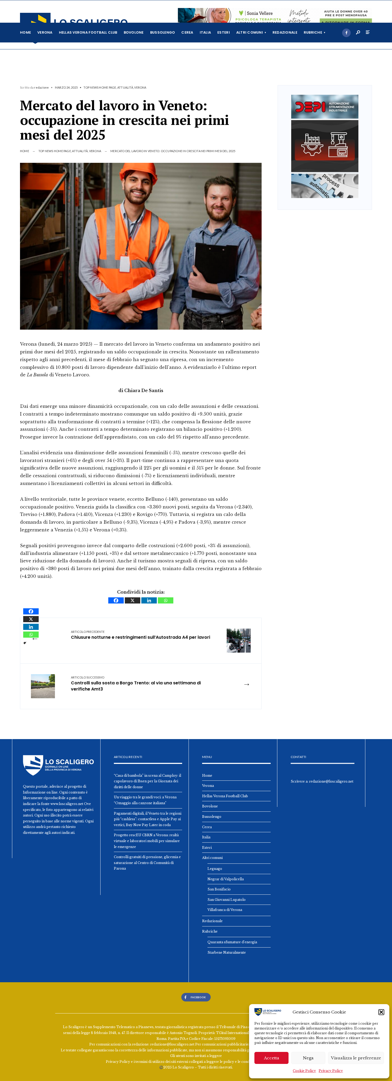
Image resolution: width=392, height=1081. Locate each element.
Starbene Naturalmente (226, 952)
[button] (381, 1012)
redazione (41, 87)
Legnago (214, 869)
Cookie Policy (304, 1071)
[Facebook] (346, 33)
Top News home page (99, 87)
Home (25, 32)
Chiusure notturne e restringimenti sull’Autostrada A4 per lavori (140, 635)
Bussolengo (162, 32)
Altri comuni (249, 32)
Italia (205, 32)
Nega (308, 1057)
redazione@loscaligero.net (331, 781)
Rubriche (313, 32)
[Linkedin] (149, 600)
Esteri (223, 32)
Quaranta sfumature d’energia (232, 942)
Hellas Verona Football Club (88, 32)
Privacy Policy (331, 1071)
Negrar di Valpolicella (225, 879)
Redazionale (285, 32)
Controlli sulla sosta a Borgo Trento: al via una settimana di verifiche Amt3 (136, 684)
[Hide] (25, 643)
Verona (45, 32)
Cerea (187, 32)
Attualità (125, 87)
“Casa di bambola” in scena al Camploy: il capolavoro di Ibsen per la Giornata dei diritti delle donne (147, 781)
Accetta (271, 1057)
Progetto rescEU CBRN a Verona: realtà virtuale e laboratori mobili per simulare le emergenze (147, 841)
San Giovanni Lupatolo (226, 900)
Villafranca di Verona (224, 910)
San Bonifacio (219, 889)
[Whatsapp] (165, 600)
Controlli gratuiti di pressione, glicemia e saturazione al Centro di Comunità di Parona (147, 862)
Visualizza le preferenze (356, 1057)
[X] (132, 600)
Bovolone (134, 32)
